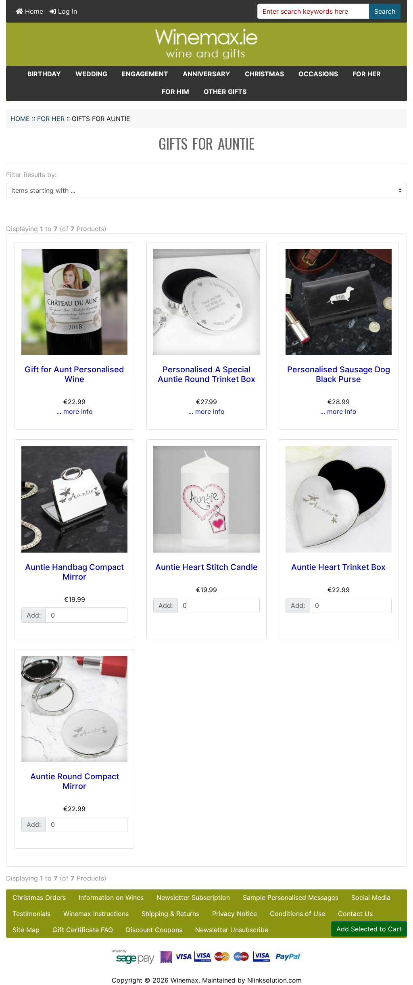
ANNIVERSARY (206, 74)
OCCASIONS (318, 74)
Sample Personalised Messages (290, 897)
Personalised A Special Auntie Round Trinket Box (206, 374)
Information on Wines (111, 897)
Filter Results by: (31, 175)
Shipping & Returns (170, 914)
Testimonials (31, 914)
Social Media (370, 897)
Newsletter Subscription (193, 897)
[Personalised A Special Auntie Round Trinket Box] (206, 302)
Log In (66, 11)
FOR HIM (175, 92)
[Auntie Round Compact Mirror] (74, 709)
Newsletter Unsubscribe (231, 930)
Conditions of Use (297, 914)
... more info (74, 411)
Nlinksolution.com (274, 980)
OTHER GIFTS (225, 92)
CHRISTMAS (264, 74)
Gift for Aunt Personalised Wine (74, 374)
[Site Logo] (206, 44)
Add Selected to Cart (369, 929)
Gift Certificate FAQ (82, 930)
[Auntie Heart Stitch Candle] (206, 499)
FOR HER (51, 119)
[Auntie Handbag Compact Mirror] (74, 499)
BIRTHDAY (44, 74)
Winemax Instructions (96, 914)
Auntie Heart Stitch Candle (206, 567)
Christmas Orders (39, 897)
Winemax (184, 980)
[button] (398, 945)
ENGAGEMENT (145, 74)
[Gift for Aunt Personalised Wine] (74, 302)
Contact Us (355, 914)
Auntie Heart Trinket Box (338, 567)
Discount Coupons (154, 930)
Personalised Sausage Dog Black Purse (338, 374)
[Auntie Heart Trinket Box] (339, 499)
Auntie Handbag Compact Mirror (74, 572)
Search (384, 11)
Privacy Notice (234, 914)
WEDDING (91, 74)
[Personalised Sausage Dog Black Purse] (339, 302)
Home (33, 11)
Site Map (26, 930)
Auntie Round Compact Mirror (74, 781)
